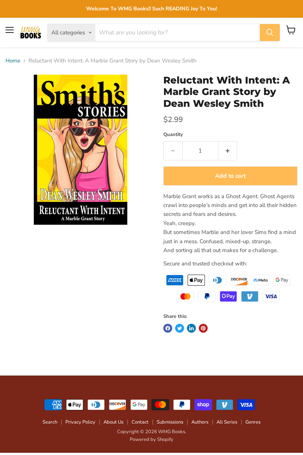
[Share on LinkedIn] (191, 328)
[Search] (270, 32)
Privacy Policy (80, 422)
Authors (199, 422)
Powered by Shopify (151, 439)
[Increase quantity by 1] (227, 150)
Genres (253, 422)
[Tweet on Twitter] (179, 328)
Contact (140, 422)
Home (13, 61)
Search (49, 422)
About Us (113, 422)
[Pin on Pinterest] (203, 328)
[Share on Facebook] (167, 328)
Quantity (173, 134)
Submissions (170, 422)
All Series (227, 422)
